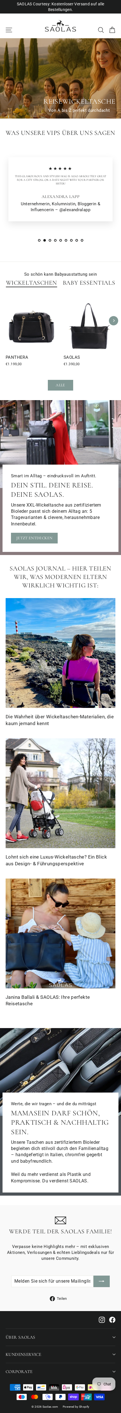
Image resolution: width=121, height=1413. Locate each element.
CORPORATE (19, 1371)
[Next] (113, 320)
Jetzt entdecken (34, 538)
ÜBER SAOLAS (20, 1337)
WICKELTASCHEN (31, 282)
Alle (60, 385)
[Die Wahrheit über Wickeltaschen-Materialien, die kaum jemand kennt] (60, 653)
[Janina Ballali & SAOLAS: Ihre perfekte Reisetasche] (60, 933)
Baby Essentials (89, 282)
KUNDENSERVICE (23, 1354)
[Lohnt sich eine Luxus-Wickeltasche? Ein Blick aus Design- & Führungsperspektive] (60, 793)
